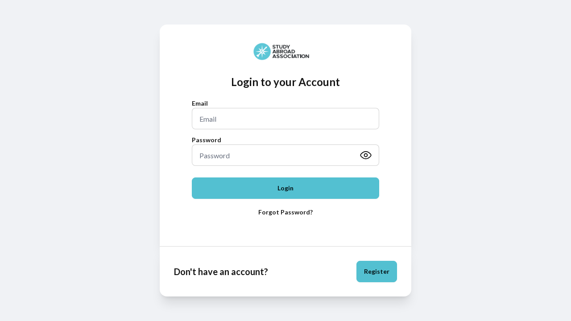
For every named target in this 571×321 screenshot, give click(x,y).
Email (200, 103)
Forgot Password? (285, 212)
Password (206, 140)
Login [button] (285, 188)
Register (376, 271)
